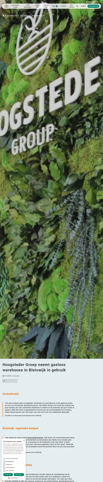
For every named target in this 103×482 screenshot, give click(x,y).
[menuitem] (4, 380)
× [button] (24, 440)
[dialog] (14, 459)
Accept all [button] (8, 474)
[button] (92, 2)
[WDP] (6, 6)
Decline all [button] (19, 474)
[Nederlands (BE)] (3, 16)
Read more (5, 455)
